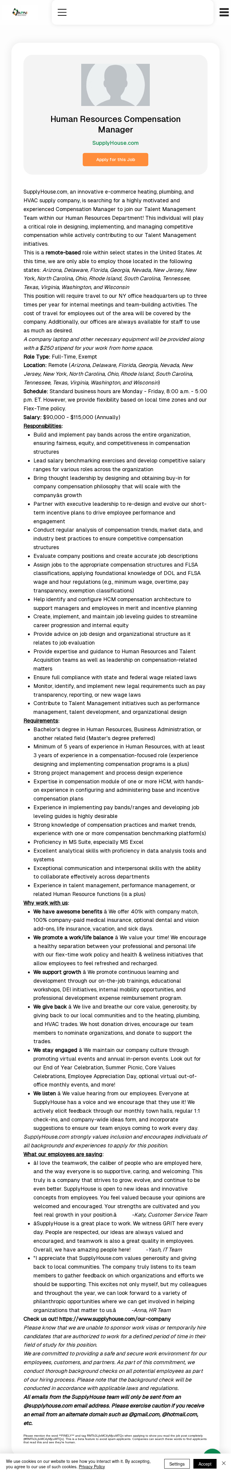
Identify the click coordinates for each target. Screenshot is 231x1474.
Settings (177, 1464)
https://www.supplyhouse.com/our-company (115, 1319)
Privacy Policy (92, 1466)
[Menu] (62, 12)
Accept (205, 1464)
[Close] (223, 1463)
